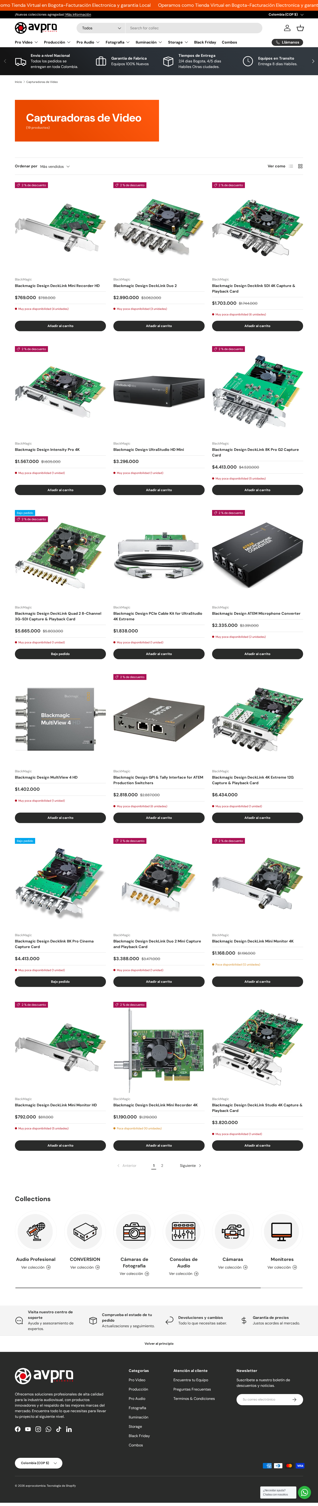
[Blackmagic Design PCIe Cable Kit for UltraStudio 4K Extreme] (158, 555)
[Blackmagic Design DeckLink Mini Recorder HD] (60, 227)
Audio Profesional (35, 1259)
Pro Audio (85, 42)
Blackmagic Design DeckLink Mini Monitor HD (56, 1105)
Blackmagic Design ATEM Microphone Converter (256, 613)
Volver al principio (159, 1343)
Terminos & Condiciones (194, 1398)
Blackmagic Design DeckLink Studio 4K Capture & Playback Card (257, 1108)
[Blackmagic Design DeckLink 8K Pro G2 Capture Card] (257, 391)
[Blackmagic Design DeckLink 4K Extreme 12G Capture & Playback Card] (257, 719)
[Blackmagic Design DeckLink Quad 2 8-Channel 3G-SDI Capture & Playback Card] (60, 555)
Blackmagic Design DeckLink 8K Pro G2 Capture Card (255, 452)
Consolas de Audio (184, 1262)
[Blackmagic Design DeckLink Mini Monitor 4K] (257, 883)
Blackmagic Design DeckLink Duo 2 (145, 285)
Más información (77, 14)
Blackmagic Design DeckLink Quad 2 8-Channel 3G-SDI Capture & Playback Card (58, 616)
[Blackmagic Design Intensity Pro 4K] (60, 391)
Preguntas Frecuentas (192, 1389)
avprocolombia (36, 1486)
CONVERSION (85, 1259)
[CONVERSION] (85, 1231)
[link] (126, 1165)
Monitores (282, 1259)
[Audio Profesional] (36, 1231)
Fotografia (115, 42)
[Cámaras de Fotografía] (134, 1231)
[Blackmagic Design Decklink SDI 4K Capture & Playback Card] (257, 227)
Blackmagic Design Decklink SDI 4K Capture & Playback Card (253, 288)
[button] (300, 28)
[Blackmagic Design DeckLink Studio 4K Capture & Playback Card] (257, 1047)
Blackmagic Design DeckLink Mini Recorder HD (57, 285)
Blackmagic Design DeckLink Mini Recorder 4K (155, 1105)
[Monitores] (282, 1231)
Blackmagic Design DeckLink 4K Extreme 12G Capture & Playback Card (253, 780)
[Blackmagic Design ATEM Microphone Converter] (257, 555)
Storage (175, 42)
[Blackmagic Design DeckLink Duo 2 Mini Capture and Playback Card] (158, 883)
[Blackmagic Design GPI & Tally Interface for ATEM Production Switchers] (158, 719)
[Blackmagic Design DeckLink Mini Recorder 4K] (158, 1047)
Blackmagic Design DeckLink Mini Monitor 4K (253, 941)
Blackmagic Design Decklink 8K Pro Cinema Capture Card (54, 944)
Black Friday (205, 42)
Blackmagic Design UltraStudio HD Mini (148, 449)
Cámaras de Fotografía (134, 1262)
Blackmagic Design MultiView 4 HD (46, 777)
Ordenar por (26, 166)
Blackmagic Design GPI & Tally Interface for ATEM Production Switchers (158, 780)
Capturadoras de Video (42, 82)
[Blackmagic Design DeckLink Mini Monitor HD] (60, 1047)
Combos (229, 42)
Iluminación (146, 42)
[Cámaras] (233, 1231)
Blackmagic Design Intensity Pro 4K (47, 449)
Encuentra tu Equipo (190, 1380)
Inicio (18, 82)
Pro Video (24, 42)
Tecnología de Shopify (61, 1486)
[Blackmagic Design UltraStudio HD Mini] (158, 391)
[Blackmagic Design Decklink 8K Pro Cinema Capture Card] (60, 883)
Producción (54, 42)
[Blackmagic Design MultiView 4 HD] (60, 719)
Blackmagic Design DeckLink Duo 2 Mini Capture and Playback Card (157, 944)
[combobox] (170, 28)
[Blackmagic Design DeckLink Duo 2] (158, 227)
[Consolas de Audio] (183, 1231)
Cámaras (233, 1259)
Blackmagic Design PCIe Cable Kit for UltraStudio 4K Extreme (157, 616)
